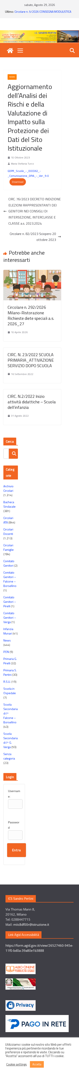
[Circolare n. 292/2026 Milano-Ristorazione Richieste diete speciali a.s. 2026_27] (32, 272)
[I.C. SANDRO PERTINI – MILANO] (10, 50)
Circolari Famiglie (8, 547)
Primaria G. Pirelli (10, 660)
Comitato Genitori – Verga (9, 617)
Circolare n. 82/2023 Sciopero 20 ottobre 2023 (33, 236)
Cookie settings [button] (16, 1064)
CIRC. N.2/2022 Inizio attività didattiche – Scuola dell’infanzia (32, 402)
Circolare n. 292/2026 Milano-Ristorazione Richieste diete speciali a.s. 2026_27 (31, 315)
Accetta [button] (36, 1064)
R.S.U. (7, 681)
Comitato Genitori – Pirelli (9, 601)
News (12, 76)
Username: (14, 793)
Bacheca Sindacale (9, 504)
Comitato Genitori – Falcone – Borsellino (9, 579)
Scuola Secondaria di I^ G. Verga (10, 740)
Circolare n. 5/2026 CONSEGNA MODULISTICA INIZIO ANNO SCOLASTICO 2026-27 (43, 13)
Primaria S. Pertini (10, 672)
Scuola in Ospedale (9, 690)
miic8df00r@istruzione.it (31, 924)
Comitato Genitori (8, 563)
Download (17, 182)
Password (13, 825)
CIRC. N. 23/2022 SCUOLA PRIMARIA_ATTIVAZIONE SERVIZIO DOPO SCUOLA (31, 360)
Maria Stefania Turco (22, 164)
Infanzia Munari (8, 631)
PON (6, 652)
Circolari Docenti (8, 531)
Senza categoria (9, 756)
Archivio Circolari (8, 488)
